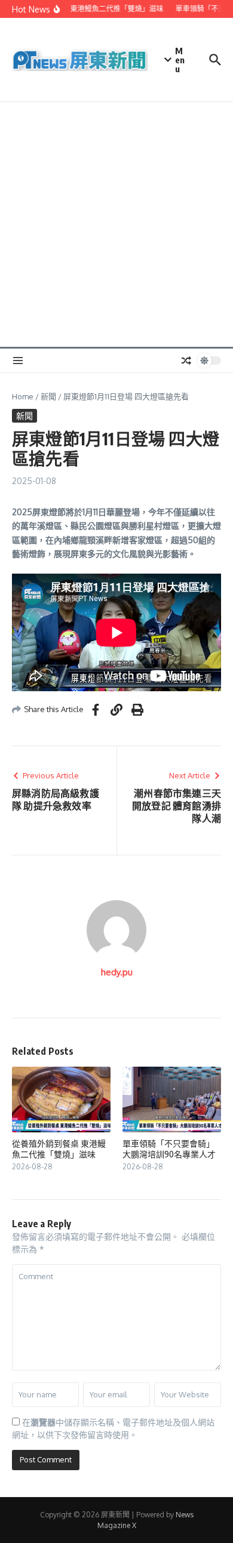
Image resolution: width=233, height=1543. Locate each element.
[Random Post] (186, 360)
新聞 (48, 396)
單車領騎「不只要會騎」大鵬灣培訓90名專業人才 (169, 1148)
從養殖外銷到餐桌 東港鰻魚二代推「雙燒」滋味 (59, 1148)
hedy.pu (117, 972)
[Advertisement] (116, 224)
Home (22, 396)
